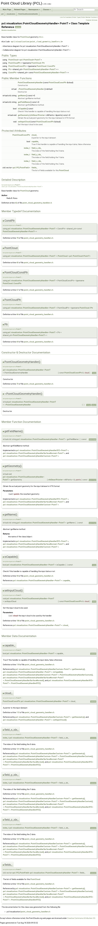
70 (17, 238)
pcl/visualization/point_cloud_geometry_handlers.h (37, 42)
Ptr (9, 69)
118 (18, 665)
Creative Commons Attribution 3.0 (81, 918)
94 (17, 576)
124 (18, 794)
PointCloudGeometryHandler (28, 14)
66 (17, 314)
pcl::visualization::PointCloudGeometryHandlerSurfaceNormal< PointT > (34, 453)
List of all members (65, 17)
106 (18, 621)
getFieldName (24, 102)
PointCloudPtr (14, 63)
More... (41, 37)
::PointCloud (62, 256)
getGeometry (23, 115)
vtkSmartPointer (37, 115)
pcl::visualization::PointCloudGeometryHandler (28, 229)
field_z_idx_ (37, 161)
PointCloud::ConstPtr (46, 66)
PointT (37, 60)
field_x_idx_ (37, 148)
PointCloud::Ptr (38, 63)
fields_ (34, 168)
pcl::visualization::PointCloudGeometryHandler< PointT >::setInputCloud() (35, 720)
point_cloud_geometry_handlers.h (37, 203)
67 (17, 290)
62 (16, 203)
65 (17, 263)
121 (18, 749)
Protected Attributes (91, 20)
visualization (11, 14)
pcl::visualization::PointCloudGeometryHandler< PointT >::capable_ (42, 581)
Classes (46, 9)
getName (22, 96)
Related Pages (19, 9)
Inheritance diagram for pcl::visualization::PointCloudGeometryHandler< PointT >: (36, 46)
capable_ (35, 141)
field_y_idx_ (37, 155)
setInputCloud (24, 122)
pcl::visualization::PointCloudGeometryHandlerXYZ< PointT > (42, 450)
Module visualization (9, 30)
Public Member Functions (89, 17)
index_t (27, 148)
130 (18, 884)
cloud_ (34, 135)
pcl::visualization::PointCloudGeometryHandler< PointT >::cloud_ (41, 625)
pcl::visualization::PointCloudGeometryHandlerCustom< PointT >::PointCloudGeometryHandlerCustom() (48, 675)
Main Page (7, 9)
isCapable (22, 109)
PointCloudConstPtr (17, 66)
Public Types (76, 17)
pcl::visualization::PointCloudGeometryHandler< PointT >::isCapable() (33, 672)
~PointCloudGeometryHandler (31, 89)
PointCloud (25, 37)
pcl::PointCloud (26, 60)
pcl (2, 14)
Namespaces (33, 9)
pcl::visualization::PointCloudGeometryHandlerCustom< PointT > (31, 456)
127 (18, 839)
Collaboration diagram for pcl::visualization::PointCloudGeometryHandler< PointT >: (37, 50)
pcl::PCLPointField (21, 168)
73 (17, 384)
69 (17, 342)
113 (18, 712)
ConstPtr (12, 73)
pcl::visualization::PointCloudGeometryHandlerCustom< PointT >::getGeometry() (50, 669)
